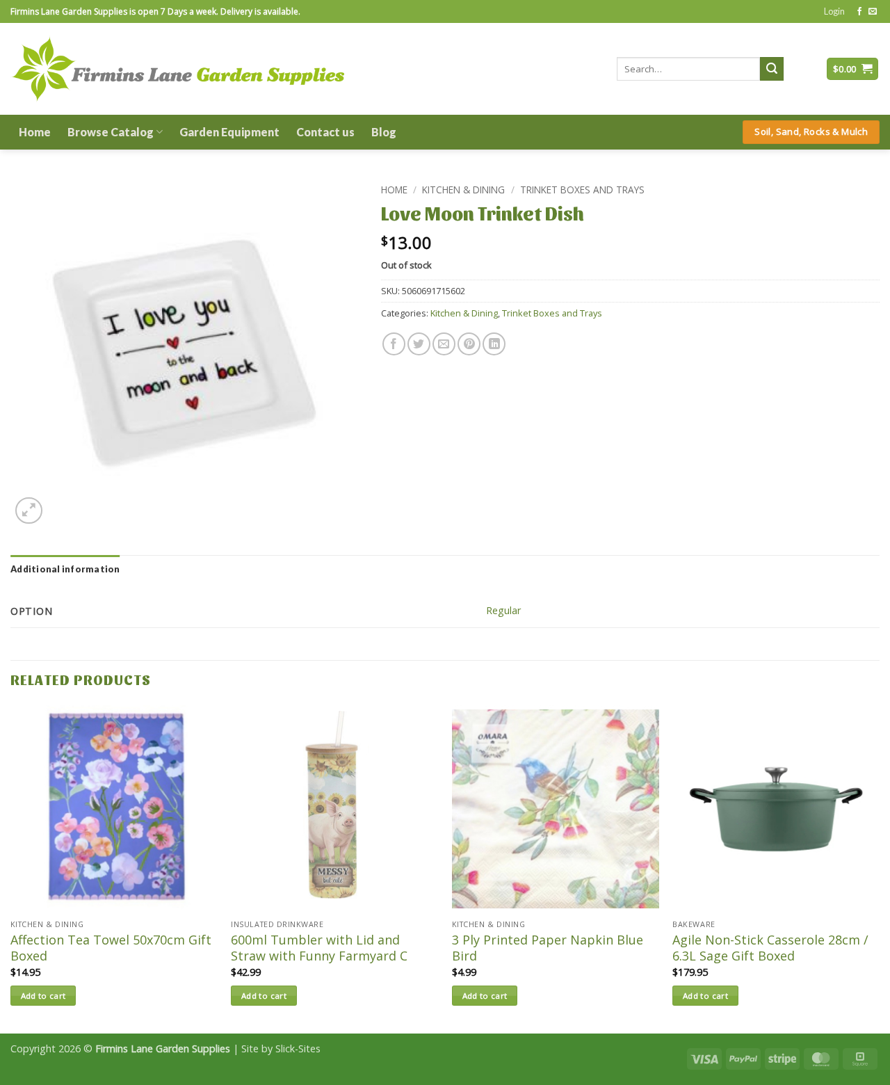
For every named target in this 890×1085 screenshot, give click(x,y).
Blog (383, 131)
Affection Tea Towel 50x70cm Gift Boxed (110, 948)
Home (35, 131)
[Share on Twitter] (418, 343)
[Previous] (11, 868)
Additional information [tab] (65, 568)
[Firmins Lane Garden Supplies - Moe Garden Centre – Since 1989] (177, 68)
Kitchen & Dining (463, 189)
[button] (834, 11)
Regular (503, 610)
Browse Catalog (110, 131)
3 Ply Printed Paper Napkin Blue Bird (547, 948)
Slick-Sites (298, 1048)
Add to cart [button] (43, 995)
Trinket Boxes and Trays (582, 189)
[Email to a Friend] (443, 343)
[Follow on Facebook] (859, 12)
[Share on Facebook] (393, 343)
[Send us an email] (872, 12)
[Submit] (772, 69)
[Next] (878, 868)
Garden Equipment (229, 131)
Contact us (325, 131)
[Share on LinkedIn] (494, 343)
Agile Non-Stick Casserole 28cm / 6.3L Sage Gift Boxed (770, 948)
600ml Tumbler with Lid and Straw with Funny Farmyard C (319, 948)
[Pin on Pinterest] (469, 343)
